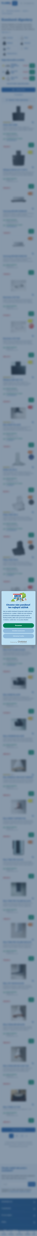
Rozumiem (18, 625)
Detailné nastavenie (18, 631)
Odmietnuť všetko (18, 636)
